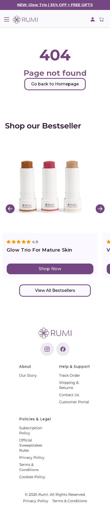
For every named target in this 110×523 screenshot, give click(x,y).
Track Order (69, 375)
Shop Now (50, 268)
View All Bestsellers (55, 290)
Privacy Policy (32, 457)
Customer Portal (74, 402)
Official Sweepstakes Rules (30, 445)
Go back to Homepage (55, 84)
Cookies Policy (32, 477)
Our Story (28, 375)
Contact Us (69, 395)
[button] (6, 19)
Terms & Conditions (69, 501)
